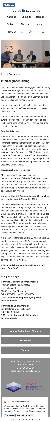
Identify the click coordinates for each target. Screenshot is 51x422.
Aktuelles (11, 17)
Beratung (26, 17)
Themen (25, 24)
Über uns (39, 24)
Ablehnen (20, 415)
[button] (9, 5)
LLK (3, 74)
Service (12, 32)
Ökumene (14, 74)
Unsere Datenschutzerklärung (34, 411)
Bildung (40, 17)
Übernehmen (10, 415)
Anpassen (29, 415)
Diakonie (11, 24)
